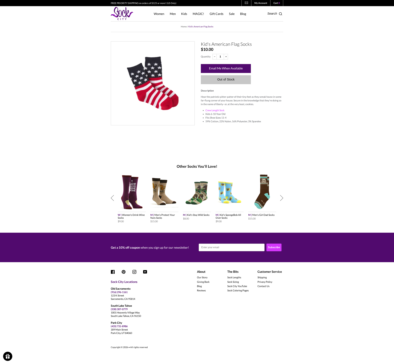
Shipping (262, 277)
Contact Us (263, 286)
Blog (199, 286)
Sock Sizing (233, 281)
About (201, 271)
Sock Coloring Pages (238, 290)
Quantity (206, 56)
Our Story (202, 277)
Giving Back (203, 281)
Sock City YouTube (237, 286)
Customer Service (269, 271)
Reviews (201, 290)
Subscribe (274, 247)
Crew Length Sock (214, 110)
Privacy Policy (264, 281)
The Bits (233, 271)
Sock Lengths (234, 277)
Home (184, 26)
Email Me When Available (226, 68)
